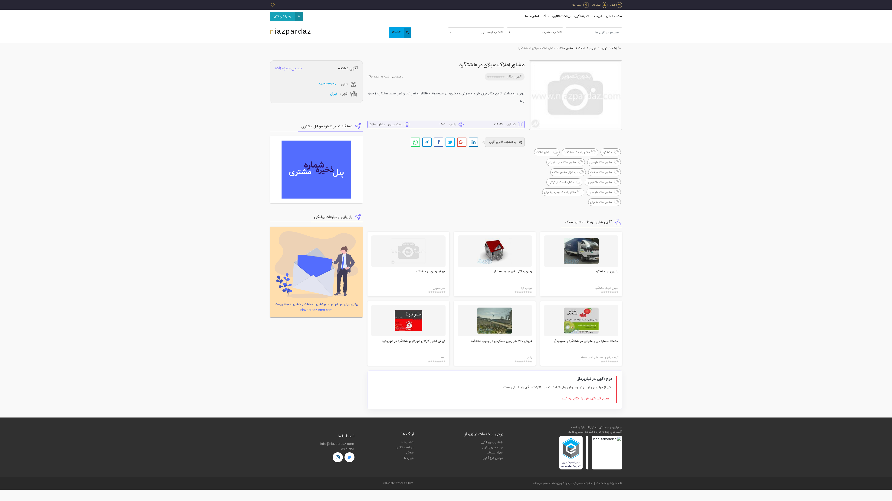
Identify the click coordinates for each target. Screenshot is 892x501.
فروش (409, 452)
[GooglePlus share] (461, 142)
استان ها (577, 5)
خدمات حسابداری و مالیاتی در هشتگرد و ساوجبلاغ (586, 341)
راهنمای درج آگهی (492, 442)
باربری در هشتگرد (606, 271)
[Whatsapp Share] (415, 142)
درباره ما (408, 458)
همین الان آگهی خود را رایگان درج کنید (585, 398)
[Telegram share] (427, 142)
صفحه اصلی (614, 16)
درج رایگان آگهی (282, 16)
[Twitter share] (450, 142)
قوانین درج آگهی (492, 458)
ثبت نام (596, 5)
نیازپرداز (616, 47)
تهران (604, 48)
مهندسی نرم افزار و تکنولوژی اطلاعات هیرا (563, 483)
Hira (410, 483)
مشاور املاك (566, 48)
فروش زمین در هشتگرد (431, 271)
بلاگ (545, 16)
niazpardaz (291, 31)
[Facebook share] (438, 142)
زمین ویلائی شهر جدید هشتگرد (512, 271)
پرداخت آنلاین (561, 16)
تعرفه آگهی (581, 16)
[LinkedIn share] (473, 142)
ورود (612, 5)
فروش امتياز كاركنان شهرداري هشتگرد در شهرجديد (414, 341)
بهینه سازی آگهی (492, 447)
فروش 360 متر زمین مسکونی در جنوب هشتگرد (501, 341)
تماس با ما (532, 16)
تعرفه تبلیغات (495, 452)
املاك (581, 48)
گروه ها (597, 16)
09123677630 (327, 84)
